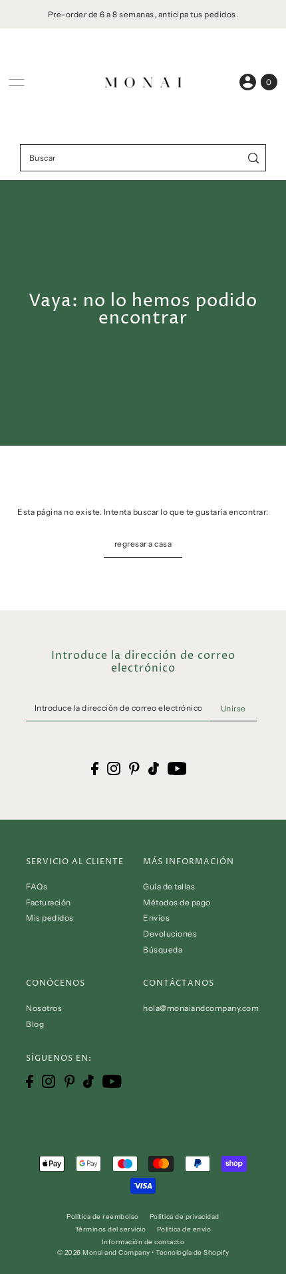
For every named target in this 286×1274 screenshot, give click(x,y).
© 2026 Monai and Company (103, 1252)
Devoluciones (170, 934)
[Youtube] (112, 1081)
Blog (35, 1024)
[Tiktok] (88, 1081)
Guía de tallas (169, 886)
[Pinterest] (70, 1081)
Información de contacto (143, 1241)
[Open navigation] (17, 82)
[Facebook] (29, 1081)
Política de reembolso (103, 1216)
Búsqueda (162, 950)
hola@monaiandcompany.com (201, 1008)
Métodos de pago (177, 902)
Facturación (48, 902)
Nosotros (44, 1008)
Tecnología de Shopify (192, 1252)
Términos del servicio (110, 1229)
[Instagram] (48, 1081)
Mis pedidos (50, 918)
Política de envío (184, 1229)
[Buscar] (253, 158)
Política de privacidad (184, 1216)
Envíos (156, 918)
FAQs (36, 886)
